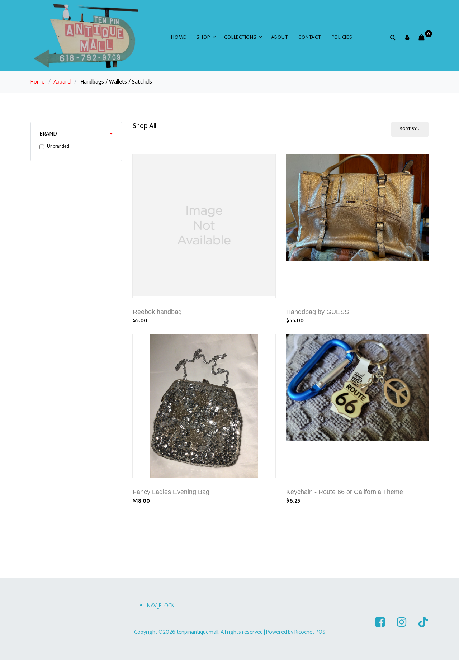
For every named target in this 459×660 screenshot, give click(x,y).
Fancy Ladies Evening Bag (171, 491)
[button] (407, 37)
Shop (203, 37)
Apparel (62, 82)
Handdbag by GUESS (317, 311)
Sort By (408, 129)
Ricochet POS (309, 632)
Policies (342, 37)
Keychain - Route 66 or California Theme (344, 491)
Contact (309, 37)
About (279, 37)
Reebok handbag (157, 311)
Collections (240, 37)
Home (178, 37)
